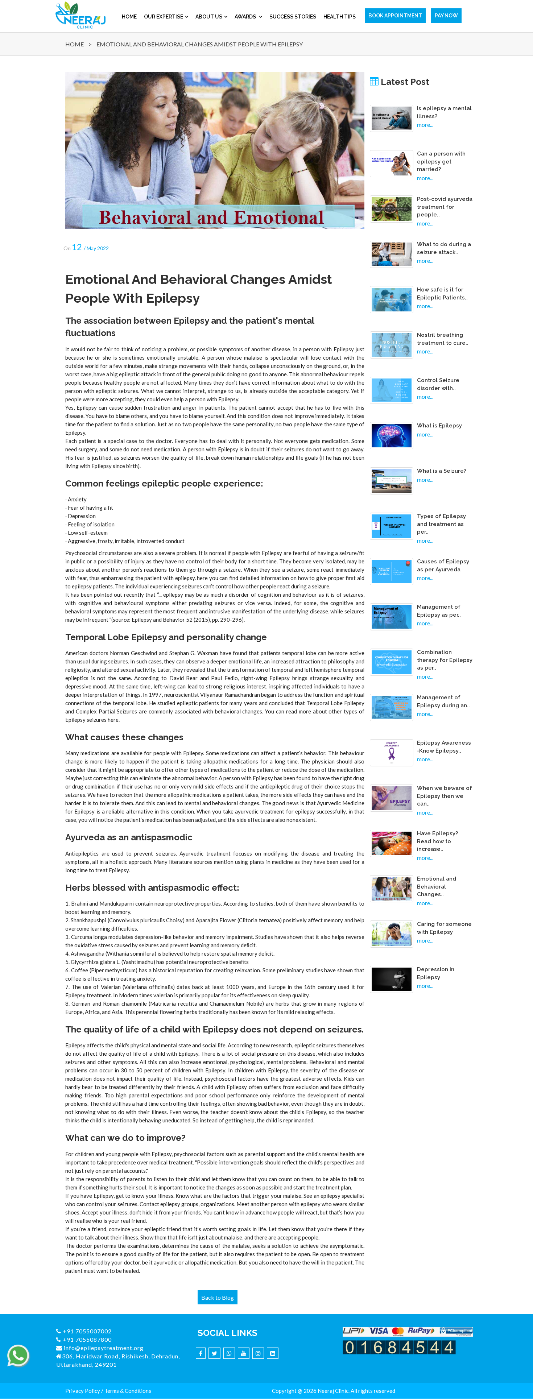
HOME (74, 44)
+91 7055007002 (86, 1331)
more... (425, 124)
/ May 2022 (90, 248)
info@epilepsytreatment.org (103, 1347)
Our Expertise (163, 17)
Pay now (446, 15)
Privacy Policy (82, 1390)
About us (208, 17)
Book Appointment (395, 15)
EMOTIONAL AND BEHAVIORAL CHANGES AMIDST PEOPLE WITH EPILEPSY (199, 44)
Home (129, 17)
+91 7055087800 (86, 1339)
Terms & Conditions (127, 1390)
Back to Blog (217, 1297)
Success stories (292, 17)
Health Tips (339, 17)
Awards (246, 17)
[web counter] (399, 1346)
